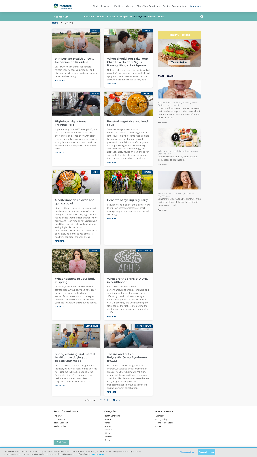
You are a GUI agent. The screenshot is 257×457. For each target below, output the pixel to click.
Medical (101, 16)
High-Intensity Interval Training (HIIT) (71, 123)
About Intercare (164, 411)
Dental (114, 16)
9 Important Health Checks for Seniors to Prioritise (74, 60)
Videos (151, 16)
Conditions (88, 16)
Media (161, 16)
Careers (130, 6)
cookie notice (98, 454)
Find (95, 6)
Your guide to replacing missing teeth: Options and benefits (178, 103)
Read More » (60, 80)
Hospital (124, 16)
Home (55, 22)
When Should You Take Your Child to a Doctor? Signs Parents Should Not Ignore (127, 62)
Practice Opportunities (174, 6)
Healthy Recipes (179, 34)
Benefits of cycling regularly (127, 200)
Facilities (118, 6)
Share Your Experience (148, 6)
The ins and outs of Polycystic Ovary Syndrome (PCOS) (127, 357)
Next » (116, 400)
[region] (128, 452)
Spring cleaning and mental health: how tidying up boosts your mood (75, 357)
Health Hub (61, 16)
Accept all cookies (206, 452)
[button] (201, 16)
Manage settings (187, 452)
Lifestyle (138, 16)
